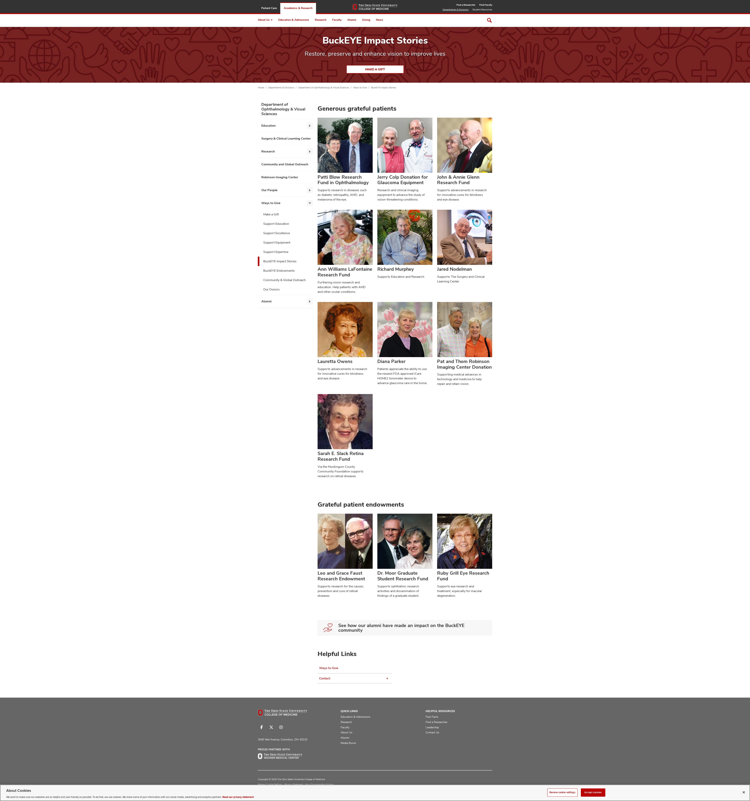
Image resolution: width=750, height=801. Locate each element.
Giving (366, 20)
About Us (264, 20)
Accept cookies (593, 792)
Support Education (276, 224)
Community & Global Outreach (284, 280)
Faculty (336, 20)
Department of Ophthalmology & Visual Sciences (323, 87)
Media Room (348, 743)
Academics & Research (298, 8)
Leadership (432, 727)
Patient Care (269, 8)
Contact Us (432, 732)
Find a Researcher (465, 5)
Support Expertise (275, 252)
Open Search (489, 20)
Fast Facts (432, 717)
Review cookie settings (562, 792)
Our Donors (271, 289)
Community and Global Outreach (284, 164)
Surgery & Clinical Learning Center (286, 138)
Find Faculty (485, 5)
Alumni (351, 20)
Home (261, 87)
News (379, 20)
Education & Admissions (293, 20)
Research (320, 20)
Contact (324, 678)
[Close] (743, 792)
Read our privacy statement (238, 796)
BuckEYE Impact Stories (383, 87)
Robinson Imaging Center (279, 177)
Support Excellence (276, 233)
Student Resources (482, 9)
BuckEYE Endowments (279, 271)
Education (268, 126)
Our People (269, 190)
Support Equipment (276, 242)
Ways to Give (360, 87)
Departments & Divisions (456, 9)
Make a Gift (375, 69)
